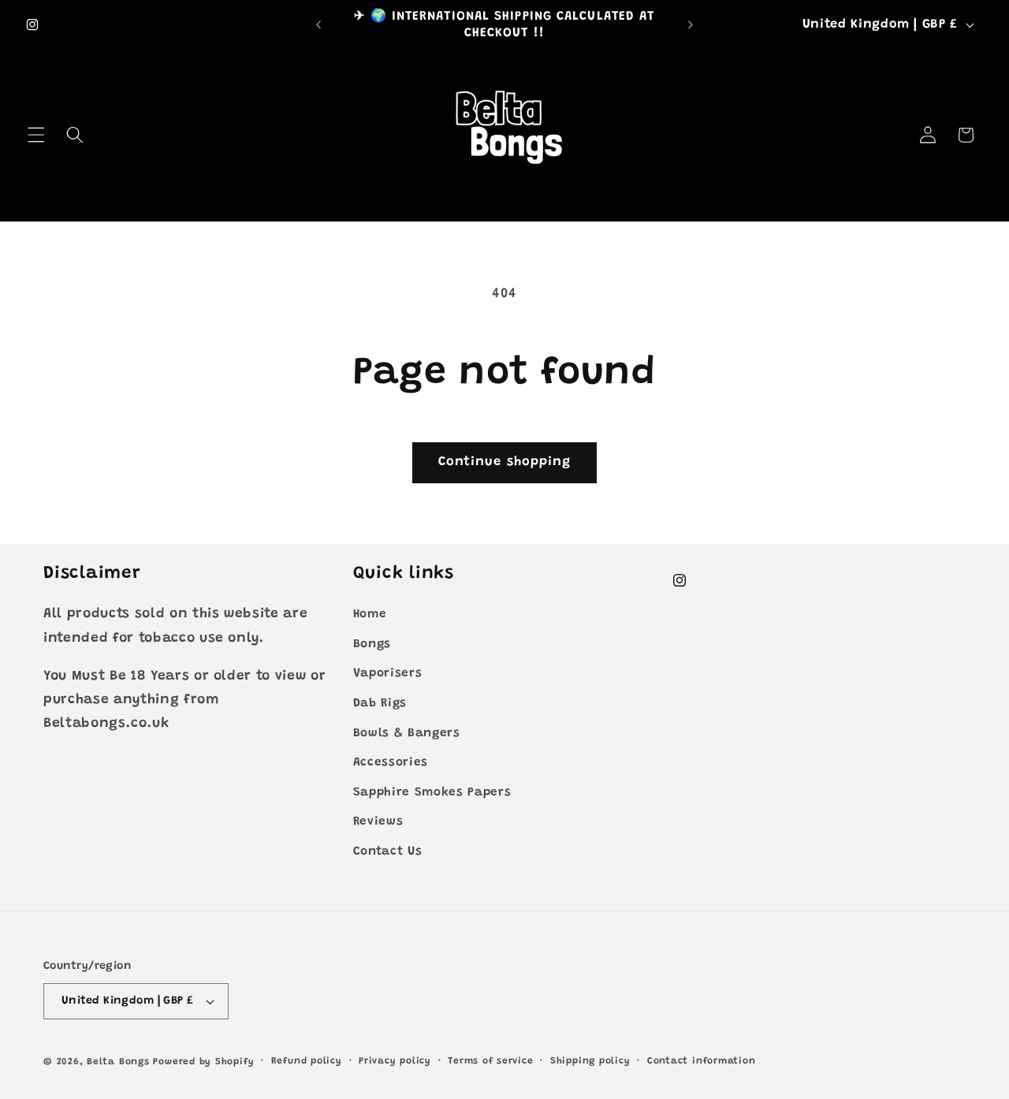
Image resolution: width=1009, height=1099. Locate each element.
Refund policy (306, 1061)
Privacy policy (395, 1061)
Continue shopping (505, 462)
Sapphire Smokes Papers (432, 793)
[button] (36, 135)
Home (370, 614)
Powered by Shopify (203, 1062)
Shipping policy (590, 1061)
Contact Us (388, 852)
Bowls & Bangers (406, 733)
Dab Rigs (380, 704)
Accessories (390, 763)
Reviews (378, 822)
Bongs (372, 644)
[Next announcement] (690, 25)
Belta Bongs (118, 1062)
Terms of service (490, 1061)
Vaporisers (388, 674)
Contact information (701, 1061)
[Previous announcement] (318, 25)
